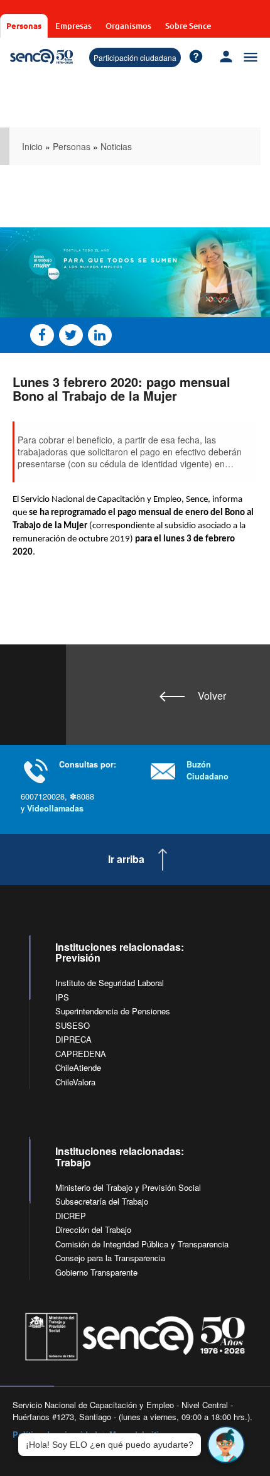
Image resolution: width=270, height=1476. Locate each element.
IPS (62, 997)
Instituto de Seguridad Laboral (109, 983)
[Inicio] (41, 56)
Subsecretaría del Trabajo (101, 1201)
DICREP (70, 1216)
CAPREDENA (80, 1054)
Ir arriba (126, 859)
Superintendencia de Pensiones (112, 1011)
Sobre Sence (188, 25)
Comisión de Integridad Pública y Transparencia (142, 1244)
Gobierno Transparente (96, 1272)
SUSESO (72, 1025)
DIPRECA (73, 1039)
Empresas (73, 25)
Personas (23, 25)
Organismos (128, 25)
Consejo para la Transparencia (110, 1258)
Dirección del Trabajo (93, 1229)
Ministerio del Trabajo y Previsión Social (128, 1187)
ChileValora (75, 1082)
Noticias (116, 146)
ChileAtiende (78, 1067)
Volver (212, 695)
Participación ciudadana (135, 57)
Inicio (32, 146)
